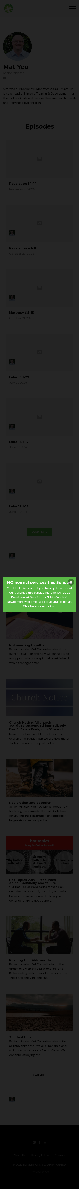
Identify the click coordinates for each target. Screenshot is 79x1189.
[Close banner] (71, 582)
